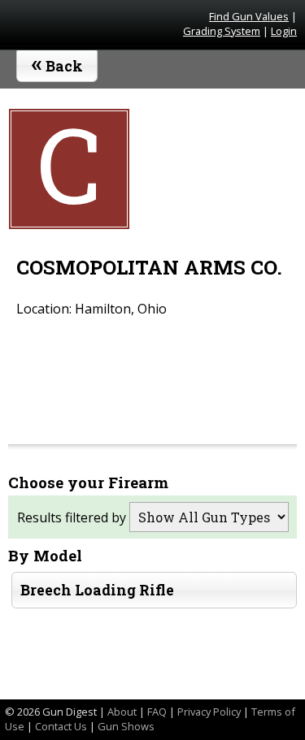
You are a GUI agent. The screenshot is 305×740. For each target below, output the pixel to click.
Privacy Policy (209, 711)
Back (57, 62)
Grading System (221, 31)
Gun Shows (126, 726)
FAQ (157, 711)
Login (284, 31)
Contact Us (61, 726)
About (122, 711)
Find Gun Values (249, 16)
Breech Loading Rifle (97, 590)
